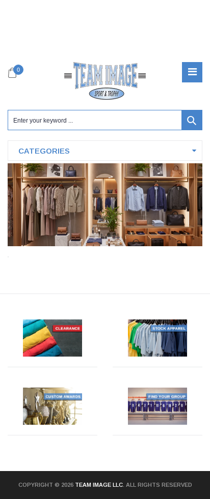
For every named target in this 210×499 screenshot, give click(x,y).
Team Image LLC (99, 485)
